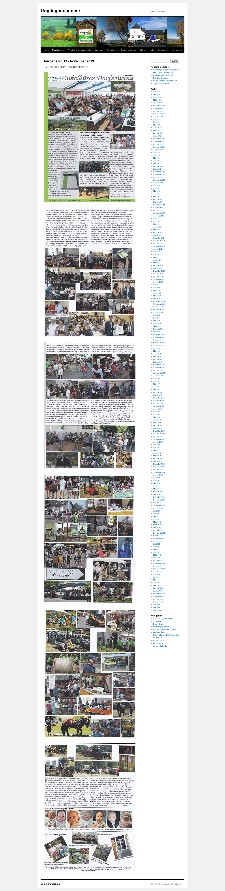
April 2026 (157, 97)
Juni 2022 (156, 221)
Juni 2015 (156, 447)
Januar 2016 (157, 428)
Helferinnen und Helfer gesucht (164, 75)
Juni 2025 (156, 122)
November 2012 (159, 533)
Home (46, 49)
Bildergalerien (158, 624)
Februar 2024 (158, 166)
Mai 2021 (156, 257)
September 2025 (159, 113)
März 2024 (157, 163)
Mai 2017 (156, 384)
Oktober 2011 (158, 566)
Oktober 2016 (158, 403)
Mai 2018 (156, 351)
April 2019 (157, 323)
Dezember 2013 (159, 497)
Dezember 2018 (159, 334)
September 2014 (159, 472)
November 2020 (159, 273)
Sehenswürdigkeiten (160, 646)
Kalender (143, 49)
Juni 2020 (156, 287)
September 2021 (159, 246)
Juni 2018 (156, 348)
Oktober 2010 (158, 599)
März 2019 (157, 326)
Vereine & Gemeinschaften (80, 49)
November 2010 (159, 596)
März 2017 (157, 389)
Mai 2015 (156, 450)
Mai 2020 (156, 290)
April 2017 (157, 386)
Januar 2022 (157, 235)
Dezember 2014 (159, 464)
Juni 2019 (156, 318)
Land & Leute (158, 643)
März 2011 (157, 585)
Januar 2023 (157, 202)
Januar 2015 (157, 461)
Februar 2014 (158, 491)
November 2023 (159, 174)
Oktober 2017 (158, 370)
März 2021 (157, 262)
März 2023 (157, 196)
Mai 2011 (156, 579)
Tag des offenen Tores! (161, 83)
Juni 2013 (156, 513)
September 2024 (159, 147)
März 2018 (157, 356)
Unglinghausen (58, 49)
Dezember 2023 (159, 171)
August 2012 (158, 541)
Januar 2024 (157, 169)
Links (152, 49)
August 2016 (158, 409)
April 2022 (157, 227)
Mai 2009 (156, 607)
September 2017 (159, 373)
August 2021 (158, 249)
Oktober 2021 (158, 243)
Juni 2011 (156, 577)
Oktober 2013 (158, 502)
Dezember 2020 (159, 271)
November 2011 (159, 563)
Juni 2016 (156, 414)
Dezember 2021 (159, 238)
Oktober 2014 (158, 469)
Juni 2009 (156, 604)
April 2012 (157, 552)
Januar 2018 (157, 362)
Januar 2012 (157, 557)
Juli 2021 (156, 251)
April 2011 (157, 582)
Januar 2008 (157, 610)
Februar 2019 (158, 329)
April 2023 (157, 193)
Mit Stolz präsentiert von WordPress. (167, 884)
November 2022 (159, 207)
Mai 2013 (156, 516)
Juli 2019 (156, 315)
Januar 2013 (157, 527)
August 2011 (158, 571)
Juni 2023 (156, 188)
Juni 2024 (156, 155)
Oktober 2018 (158, 340)
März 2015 (157, 455)
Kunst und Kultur (159, 640)
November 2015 (159, 433)
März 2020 (157, 295)
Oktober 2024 (158, 144)
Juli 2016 (156, 411)
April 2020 (157, 293)
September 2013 (159, 505)
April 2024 (157, 160)
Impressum (177, 49)
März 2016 (157, 422)
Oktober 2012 (158, 535)
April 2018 (157, 353)
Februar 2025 (158, 133)
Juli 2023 (156, 185)
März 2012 (157, 555)
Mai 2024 (156, 158)
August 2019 (158, 312)
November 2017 (159, 367)
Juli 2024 (156, 152)
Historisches (112, 49)
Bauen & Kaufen (128, 49)
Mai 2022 (156, 224)
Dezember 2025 (159, 105)
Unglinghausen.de (60, 10)
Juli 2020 (156, 284)
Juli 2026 (156, 91)
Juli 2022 (156, 218)
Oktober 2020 (158, 276)
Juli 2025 (156, 119)
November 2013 (159, 500)
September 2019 (159, 309)
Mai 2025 (156, 124)
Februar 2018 (158, 359)
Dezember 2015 (159, 431)
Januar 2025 (157, 136)
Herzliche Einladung (160, 78)
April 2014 (157, 486)
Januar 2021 (157, 268)
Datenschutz (163, 49)
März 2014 (157, 488)
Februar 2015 (158, 458)
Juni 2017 (156, 381)
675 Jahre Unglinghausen (162, 618)
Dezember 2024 (159, 138)
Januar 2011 (157, 591)
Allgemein (157, 621)
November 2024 (159, 141)
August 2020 (158, 282)
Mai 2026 (156, 94)
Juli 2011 (156, 574)
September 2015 (159, 439)
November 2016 (159, 400)
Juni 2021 (156, 254)
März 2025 (157, 130)
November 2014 (159, 466)
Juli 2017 (156, 378)
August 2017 (158, 375)
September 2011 (159, 568)
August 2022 (158, 215)
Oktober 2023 (158, 177)
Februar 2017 (158, 392)
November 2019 (159, 304)
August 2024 (158, 149)
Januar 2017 (157, 395)
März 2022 (157, 229)
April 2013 (157, 519)
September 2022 (159, 213)
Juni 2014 (156, 480)
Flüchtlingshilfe (159, 632)
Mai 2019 (156, 320)
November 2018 (159, 337)
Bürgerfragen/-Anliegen (162, 626)
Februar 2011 (158, 588)
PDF (86, 66)
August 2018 (158, 345)
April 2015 (157, 453)
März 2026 (157, 100)
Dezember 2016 (159, 397)
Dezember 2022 (159, 204)
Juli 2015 (156, 444)
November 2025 (159, 108)
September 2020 (159, 279)
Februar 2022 (158, 232)
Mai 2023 (156, 191)
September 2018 (159, 342)
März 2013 (157, 522)
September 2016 (159, 406)
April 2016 (157, 420)
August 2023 (158, 182)
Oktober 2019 (158, 306)
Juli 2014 (156, 477)
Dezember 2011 (159, 560)
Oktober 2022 (158, 210)
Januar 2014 (157, 494)
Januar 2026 (157, 102)
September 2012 (159, 538)
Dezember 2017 (159, 364)
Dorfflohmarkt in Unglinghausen (165, 80)
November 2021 (159, 240)
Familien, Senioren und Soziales (164, 629)
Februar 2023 (158, 199)
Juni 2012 (156, 546)
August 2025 (158, 116)
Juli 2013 (156, 511)
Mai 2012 (156, 549)
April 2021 (157, 260)
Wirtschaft (99, 49)
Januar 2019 (157, 331)
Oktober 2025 (158, 111)
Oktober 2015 (158, 436)
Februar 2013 (158, 524)
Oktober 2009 (158, 602)
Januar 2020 (157, 298)
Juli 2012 (156, 544)
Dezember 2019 (159, 301)
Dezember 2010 (159, 593)
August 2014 (158, 475)
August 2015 (158, 442)
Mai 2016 (156, 417)
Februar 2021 (158, 265)
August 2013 (158, 508)
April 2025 (157, 127)
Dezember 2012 (159, 530)
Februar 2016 (158, 425)
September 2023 (159, 180)
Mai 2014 (156, 483)
